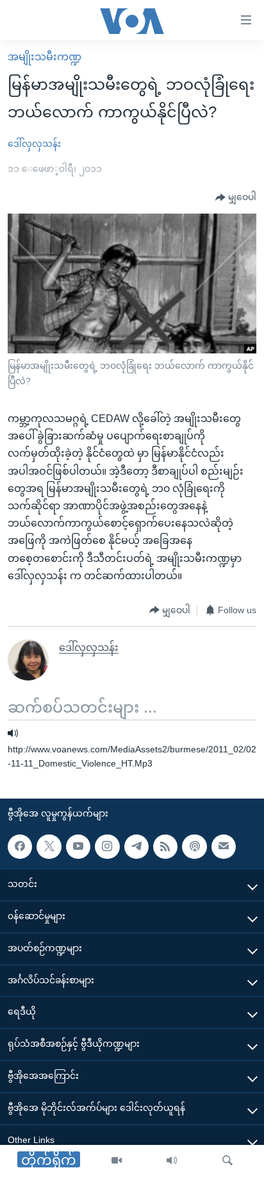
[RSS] (165, 846)
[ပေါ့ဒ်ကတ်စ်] (194, 846)
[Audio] (172, 1161)
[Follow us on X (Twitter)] (49, 846)
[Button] (235, 198)
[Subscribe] (223, 846)
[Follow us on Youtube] (78, 846)
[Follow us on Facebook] (20, 846)
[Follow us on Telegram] (136, 846)
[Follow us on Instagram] (107, 846)
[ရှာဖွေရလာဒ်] (227, 1161)
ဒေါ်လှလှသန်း (34, 144)
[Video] (116, 1161)
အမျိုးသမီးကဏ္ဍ (44, 56)
